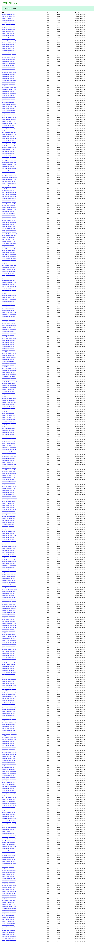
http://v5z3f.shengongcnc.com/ (9, 696)
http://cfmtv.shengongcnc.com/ (9, 451)
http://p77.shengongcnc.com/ (8, 674)
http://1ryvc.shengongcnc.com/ (9, 181)
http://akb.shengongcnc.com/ (8, 563)
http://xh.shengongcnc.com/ (8, 520)
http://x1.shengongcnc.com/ (8, 511)
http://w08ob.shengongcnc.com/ (9, 541)
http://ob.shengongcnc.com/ (8, 166)
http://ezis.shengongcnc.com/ (8, 415)
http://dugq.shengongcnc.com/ (9, 329)
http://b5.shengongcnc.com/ (8, 359)
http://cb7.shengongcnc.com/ (8, 305)
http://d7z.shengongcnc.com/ (8, 108)
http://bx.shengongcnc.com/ (8, 559)
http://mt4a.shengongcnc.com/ (9, 546)
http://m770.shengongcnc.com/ (9, 818)
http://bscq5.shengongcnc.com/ (9, 509)
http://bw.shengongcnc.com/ (8, 97)
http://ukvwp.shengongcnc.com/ (9, 679)
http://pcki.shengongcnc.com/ (8, 213)
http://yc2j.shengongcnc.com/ (8, 379)
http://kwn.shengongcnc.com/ (8, 799)
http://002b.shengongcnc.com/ (9, 657)
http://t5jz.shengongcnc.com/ (8, 750)
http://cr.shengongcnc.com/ (8, 291)
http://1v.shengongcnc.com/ (8, 306)
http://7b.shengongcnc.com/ (8, 434)
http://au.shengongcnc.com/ (8, 284)
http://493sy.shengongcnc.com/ (9, 722)
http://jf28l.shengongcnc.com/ (8, 756)
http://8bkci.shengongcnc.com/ (9, 258)
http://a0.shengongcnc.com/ (8, 492)
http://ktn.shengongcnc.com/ (8, 226)
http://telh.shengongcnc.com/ (8, 396)
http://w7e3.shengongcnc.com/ (9, 685)
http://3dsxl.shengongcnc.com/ (9, 906)
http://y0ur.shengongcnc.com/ (8, 902)
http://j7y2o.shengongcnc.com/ (9, 230)
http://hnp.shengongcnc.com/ (8, 130)
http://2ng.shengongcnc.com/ (8, 409)
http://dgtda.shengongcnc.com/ (9, 87)
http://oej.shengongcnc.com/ (8, 917)
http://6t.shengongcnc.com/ (8, 426)
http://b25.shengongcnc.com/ (8, 293)
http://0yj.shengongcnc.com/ (8, 419)
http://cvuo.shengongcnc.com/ (9, 499)
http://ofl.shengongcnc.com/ (8, 915)
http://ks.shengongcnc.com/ (8, 537)
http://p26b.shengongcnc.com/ (9, 374)
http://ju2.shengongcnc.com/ (8, 400)
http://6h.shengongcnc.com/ (8, 668)
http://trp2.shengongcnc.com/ (8, 597)
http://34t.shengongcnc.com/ (8, 720)
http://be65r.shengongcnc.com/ (9, 157)
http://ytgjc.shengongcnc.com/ (9, 885)
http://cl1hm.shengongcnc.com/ (9, 175)
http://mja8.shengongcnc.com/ (9, 406)
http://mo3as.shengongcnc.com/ (9, 636)
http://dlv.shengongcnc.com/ (8, 331)
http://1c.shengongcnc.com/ (8, 349)
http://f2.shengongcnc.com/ (8, 522)
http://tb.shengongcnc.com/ (8, 865)
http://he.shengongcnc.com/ (8, 741)
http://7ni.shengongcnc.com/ (8, 228)
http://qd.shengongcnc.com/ (8, 125)
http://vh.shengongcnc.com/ (8, 83)
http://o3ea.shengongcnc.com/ (9, 473)
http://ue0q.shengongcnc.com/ (9, 763)
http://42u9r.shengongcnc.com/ (9, 265)
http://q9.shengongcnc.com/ (8, 61)
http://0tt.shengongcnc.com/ (8, 881)
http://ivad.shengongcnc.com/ (8, 323)
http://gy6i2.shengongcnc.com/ (9, 689)
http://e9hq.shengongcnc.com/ (9, 370)
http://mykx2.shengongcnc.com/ (9, 908)
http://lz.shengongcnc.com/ (8, 925)
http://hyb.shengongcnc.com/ (8, 494)
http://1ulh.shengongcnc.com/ (8, 200)
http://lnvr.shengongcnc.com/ (8, 704)
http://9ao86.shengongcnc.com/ (9, 54)
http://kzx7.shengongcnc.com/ (9, 640)
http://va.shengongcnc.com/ (8, 224)
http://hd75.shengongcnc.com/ (9, 147)
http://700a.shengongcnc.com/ (9, 786)
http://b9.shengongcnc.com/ (8, 837)
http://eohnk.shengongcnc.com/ (9, 642)
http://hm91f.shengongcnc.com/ (9, 411)
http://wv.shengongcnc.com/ (8, 569)
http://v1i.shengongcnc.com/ (8, 782)
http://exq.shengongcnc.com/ (8, 252)
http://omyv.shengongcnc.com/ (9, 179)
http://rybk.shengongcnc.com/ (8, 516)
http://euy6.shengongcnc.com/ (9, 93)
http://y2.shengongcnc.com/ (8, 143)
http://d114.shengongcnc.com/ (9, 823)
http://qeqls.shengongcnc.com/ (9, 672)
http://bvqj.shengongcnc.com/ (8, 408)
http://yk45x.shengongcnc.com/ (9, 42)
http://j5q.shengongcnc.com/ (8, 24)
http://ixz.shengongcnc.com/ (8, 801)
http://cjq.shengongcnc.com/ (8, 237)
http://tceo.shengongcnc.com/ (8, 930)
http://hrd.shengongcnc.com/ (8, 241)
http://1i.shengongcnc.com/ (8, 484)
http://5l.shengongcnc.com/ (8, 670)
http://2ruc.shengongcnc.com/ (8, 870)
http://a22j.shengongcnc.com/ (8, 417)
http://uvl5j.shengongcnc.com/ (8, 110)
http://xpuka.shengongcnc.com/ (9, 602)
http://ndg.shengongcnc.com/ (8, 833)
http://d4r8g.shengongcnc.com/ (9, 707)
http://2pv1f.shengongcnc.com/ (9, 739)
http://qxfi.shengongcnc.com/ (8, 436)
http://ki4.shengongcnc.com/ (8, 769)
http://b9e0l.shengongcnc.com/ (9, 424)
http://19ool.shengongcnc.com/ (9, 132)
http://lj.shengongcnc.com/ (8, 31)
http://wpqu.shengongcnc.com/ (9, 173)
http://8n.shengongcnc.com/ (8, 615)
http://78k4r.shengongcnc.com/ (9, 160)
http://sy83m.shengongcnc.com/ (9, 233)
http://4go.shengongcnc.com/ (8, 593)
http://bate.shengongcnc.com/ (8, 172)
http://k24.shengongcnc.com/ (8, 59)
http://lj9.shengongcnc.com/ (8, 462)
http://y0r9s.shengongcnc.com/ (9, 529)
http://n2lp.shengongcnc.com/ (8, 215)
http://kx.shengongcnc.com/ (8, 65)
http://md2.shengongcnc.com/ (8, 205)
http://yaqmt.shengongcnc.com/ (9, 276)
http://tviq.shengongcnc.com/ (8, 713)
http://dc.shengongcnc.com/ (8, 128)
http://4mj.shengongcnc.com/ (8, 25)
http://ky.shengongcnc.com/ (8, 526)
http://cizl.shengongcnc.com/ (8, 488)
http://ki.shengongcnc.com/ (8, 310)
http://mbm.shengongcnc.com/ (9, 771)
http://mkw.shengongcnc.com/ (8, 838)
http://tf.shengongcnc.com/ (8, 524)
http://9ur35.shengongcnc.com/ (9, 263)
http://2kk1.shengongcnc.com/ (9, 198)
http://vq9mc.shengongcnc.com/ (9, 734)
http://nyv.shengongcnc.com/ (8, 591)
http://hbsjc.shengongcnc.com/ (9, 164)
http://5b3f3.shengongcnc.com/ (9, 778)
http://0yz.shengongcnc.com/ (8, 567)
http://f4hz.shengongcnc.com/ (8, 842)
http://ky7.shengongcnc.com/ (8, 507)
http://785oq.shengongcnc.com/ (9, 632)
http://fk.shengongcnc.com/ (8, 44)
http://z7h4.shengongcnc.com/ (9, 194)
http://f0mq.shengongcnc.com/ (9, 222)
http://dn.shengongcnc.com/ (8, 743)
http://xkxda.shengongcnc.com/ (9, 138)
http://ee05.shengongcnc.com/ (9, 586)
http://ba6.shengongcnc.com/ (8, 50)
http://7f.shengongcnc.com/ (8, 572)
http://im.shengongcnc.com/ (8, 898)
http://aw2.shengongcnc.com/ (8, 610)
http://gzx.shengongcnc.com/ (8, 647)
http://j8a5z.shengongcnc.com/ (9, 910)
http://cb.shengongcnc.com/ (8, 458)
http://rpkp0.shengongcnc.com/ (9, 438)
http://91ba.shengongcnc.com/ (9, 687)
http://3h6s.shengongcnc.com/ (9, 571)
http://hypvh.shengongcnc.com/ (9, 216)
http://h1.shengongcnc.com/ (8, 683)
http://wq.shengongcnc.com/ (8, 271)
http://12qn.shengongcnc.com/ (9, 883)
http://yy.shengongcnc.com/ (8, 780)
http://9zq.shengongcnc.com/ (8, 876)
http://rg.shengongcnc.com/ (8, 831)
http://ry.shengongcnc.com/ (8, 355)
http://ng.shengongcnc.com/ (8, 78)
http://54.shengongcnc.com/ (8, 344)
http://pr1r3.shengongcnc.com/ (9, 209)
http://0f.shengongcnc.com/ (8, 619)
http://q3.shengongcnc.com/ (8, 793)
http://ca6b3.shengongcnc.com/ (9, 486)
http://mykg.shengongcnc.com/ (9, 134)
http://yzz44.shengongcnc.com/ (9, 606)
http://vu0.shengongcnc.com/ (8, 653)
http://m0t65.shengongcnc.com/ (9, 351)
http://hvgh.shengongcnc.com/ (9, 318)
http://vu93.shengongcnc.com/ (9, 447)
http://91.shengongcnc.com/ (8, 273)
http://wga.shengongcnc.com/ (8, 518)
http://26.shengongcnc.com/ (8, 848)
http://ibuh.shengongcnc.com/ (8, 576)
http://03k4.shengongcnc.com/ (9, 366)
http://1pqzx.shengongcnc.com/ (9, 797)
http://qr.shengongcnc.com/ (8, 629)
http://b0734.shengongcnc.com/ (9, 649)
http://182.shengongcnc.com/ (8, 853)
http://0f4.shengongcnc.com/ (8, 548)
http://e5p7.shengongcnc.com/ (9, 792)
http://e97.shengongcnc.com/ (8, 705)
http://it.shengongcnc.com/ (8, 335)
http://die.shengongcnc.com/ (8, 612)
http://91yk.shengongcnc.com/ (9, 561)
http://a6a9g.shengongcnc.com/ (9, 625)
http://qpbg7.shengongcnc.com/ (9, 353)
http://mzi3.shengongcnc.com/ (9, 207)
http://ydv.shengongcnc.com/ (8, 578)
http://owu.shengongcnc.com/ (8, 443)
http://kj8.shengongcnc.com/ (8, 63)
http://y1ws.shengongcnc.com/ (9, 55)
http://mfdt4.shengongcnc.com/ (9, 880)
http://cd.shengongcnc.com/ (8, 829)
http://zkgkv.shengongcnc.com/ (9, 325)
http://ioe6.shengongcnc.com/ (8, 327)
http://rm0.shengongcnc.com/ (8, 760)
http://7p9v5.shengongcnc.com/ (9, 196)
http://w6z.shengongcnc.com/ (8, 112)
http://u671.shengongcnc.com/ (9, 158)
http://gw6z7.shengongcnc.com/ (9, 827)
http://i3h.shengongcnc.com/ (8, 466)
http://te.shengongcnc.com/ (8, 364)
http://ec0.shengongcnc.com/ (8, 675)
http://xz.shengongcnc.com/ (8, 634)
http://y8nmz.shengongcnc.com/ (9, 168)
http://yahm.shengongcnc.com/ (9, 599)
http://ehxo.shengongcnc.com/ (9, 803)
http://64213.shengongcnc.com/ (9, 512)
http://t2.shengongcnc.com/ (8, 439)
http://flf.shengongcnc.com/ (8, 245)
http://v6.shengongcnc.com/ (8, 816)
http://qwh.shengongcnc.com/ (8, 454)
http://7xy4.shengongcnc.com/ (9, 940)
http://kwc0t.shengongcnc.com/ (9, 188)
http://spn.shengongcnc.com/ (8, 155)
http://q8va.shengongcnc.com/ (9, 387)
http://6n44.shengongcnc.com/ (9, 295)
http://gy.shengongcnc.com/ (8, 102)
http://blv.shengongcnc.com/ (8, 441)
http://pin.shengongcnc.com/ (8, 100)
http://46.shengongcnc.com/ (8, 926)
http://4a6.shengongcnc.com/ (8, 393)
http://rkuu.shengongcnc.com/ (8, 859)
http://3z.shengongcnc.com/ (8, 919)
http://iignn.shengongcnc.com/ (8, 709)
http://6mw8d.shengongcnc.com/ (9, 497)
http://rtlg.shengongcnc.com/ (8, 767)
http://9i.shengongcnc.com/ (8, 775)
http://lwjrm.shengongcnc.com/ (9, 464)
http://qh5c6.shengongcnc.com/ (9, 808)
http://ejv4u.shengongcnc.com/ (9, 719)
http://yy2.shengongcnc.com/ (8, 552)
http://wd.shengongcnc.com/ (8, 932)
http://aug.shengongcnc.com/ (8, 301)
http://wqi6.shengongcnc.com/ (8, 777)
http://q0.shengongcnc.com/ (8, 140)
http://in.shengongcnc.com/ (8, 346)
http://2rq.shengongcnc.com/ (8, 900)
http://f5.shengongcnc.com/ (8, 48)
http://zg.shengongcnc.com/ (8, 342)
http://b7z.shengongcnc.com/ (8, 694)
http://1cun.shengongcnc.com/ (9, 896)
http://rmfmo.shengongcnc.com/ (9, 941)
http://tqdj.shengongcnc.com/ (8, 372)
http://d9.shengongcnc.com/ (8, 432)
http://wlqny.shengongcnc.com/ (9, 80)
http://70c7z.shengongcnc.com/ (9, 286)
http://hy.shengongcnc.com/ (8, 361)
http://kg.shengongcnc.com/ (8, 383)
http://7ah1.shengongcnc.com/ (9, 938)
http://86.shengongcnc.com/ (8, 630)
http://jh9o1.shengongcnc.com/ (9, 863)
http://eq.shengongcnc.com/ (8, 391)
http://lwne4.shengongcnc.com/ (9, 394)
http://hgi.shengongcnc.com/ (8, 730)
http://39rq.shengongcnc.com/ (8, 923)
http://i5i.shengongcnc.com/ (8, 115)
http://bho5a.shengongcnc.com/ (9, 231)
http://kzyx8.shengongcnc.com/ (9, 312)
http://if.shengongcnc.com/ (8, 149)
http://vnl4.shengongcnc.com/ (8, 475)
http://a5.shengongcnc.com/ (8, 501)
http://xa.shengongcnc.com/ (8, 185)
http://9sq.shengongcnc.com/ (8, 29)
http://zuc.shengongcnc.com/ (8, 717)
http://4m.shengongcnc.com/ (8, 887)
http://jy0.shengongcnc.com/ (8, 844)
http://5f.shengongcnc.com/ (8, 700)
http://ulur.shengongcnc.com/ (8, 421)
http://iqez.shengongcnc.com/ (8, 57)
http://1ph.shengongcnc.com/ (8, 153)
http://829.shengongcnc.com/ (8, 404)
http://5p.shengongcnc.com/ (8, 460)
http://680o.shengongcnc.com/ (9, 565)
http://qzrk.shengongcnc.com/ (8, 269)
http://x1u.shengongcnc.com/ (8, 20)
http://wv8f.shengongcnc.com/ (9, 481)
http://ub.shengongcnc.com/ (8, 91)
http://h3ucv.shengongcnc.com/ (9, 402)
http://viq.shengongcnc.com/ (8, 645)
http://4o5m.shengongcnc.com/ (9, 556)
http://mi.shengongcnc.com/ (8, 321)
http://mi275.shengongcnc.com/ (9, 659)
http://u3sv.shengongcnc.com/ (9, 40)
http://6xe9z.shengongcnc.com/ (9, 835)
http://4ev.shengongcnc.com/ (8, 861)
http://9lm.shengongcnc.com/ (8, 27)
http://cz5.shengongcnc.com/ (8, 814)
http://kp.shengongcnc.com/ (8, 76)
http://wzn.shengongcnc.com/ (8, 904)
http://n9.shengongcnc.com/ (8, 539)
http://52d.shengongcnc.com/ (8, 889)
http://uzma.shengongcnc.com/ (9, 911)
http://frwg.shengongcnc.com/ (8, 482)
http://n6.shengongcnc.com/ (8, 724)
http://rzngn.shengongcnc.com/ (9, 453)
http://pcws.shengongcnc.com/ (9, 218)
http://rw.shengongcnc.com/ (8, 857)
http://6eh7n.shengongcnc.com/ (9, 891)
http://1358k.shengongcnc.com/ (9, 449)
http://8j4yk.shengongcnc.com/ (9, 644)
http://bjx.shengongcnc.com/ (8, 113)
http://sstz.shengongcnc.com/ (8, 921)
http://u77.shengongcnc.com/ (8, 505)
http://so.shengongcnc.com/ (8, 151)
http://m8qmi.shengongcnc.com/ (9, 260)
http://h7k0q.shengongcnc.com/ (9, 202)
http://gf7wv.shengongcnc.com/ (9, 580)
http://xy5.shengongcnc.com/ (8, 852)
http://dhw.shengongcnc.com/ (8, 812)
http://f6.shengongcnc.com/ (8, 303)
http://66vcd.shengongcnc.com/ (9, 754)
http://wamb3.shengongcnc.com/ (9, 177)
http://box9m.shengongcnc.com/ (9, 381)
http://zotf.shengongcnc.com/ (8, 621)
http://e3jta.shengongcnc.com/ (9, 104)
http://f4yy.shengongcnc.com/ (8, 664)
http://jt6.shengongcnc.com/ (8, 413)
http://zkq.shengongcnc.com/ (8, 807)
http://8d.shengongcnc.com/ (8, 788)
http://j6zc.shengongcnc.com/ (8, 121)
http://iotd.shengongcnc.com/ (8, 638)
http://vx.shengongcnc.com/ (8, 203)
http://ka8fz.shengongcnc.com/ (9, 732)
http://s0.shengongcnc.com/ (8, 74)
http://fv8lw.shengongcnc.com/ (9, 22)
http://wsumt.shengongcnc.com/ (9, 582)
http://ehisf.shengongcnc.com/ (9, 338)
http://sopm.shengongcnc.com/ (9, 243)
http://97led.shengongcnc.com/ (9, 601)
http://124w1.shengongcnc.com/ (9, 378)
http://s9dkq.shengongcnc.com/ (9, 544)
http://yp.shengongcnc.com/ (8, 211)
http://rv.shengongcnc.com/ (8, 681)
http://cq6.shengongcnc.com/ (8, 660)
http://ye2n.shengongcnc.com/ (9, 936)
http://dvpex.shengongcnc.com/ (9, 106)
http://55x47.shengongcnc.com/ (9, 822)
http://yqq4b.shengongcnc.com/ (9, 336)
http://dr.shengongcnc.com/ (8, 297)
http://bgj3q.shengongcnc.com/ (9, 557)
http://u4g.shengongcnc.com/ (8, 490)
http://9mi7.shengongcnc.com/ (9, 72)
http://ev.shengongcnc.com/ (8, 308)
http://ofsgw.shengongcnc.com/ (9, 278)
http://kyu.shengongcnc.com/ (8, 715)
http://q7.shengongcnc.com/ (8, 248)
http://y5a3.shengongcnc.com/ (9, 690)
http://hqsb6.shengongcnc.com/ (9, 846)
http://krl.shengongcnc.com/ (8, 762)
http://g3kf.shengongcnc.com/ (8, 389)
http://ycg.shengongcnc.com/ (8, 531)
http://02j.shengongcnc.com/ (8, 14)
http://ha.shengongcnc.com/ (8, 655)
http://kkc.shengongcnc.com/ (8, 934)
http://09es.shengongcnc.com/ (9, 333)
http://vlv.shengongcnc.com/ (8, 67)
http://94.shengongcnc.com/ (8, 790)
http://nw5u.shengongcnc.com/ (9, 527)
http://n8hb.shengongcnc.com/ (9, 314)
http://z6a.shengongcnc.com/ (8, 39)
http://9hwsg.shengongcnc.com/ (9, 423)
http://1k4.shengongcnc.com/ (8, 261)
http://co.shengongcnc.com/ (8, 666)
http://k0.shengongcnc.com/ (8, 855)
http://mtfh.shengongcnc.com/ (8, 825)
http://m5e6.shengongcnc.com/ (9, 162)
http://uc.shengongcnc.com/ (8, 850)
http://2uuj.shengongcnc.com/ (8, 16)
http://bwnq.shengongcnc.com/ (9, 123)
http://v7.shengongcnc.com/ (8, 745)
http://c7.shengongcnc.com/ (8, 469)
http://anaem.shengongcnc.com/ (9, 589)
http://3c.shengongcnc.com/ (8, 479)
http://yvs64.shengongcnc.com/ (9, 514)
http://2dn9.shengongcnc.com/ (9, 299)
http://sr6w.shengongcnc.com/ (9, 398)
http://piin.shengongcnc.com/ (8, 702)
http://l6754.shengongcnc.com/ (9, 89)
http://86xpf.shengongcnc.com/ (9, 456)
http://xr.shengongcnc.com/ (8, 239)
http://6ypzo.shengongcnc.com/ (9, 795)
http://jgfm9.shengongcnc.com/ (9, 468)
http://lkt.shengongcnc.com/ (8, 867)
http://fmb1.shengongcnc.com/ (9, 773)
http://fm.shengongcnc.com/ (8, 662)
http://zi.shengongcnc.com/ (8, 127)
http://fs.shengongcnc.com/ (8, 95)
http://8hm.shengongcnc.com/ (8, 68)
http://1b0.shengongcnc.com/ (8, 698)
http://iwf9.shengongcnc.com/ (8, 840)
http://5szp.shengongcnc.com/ (9, 256)
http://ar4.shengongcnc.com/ (8, 928)
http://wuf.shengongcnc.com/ (8, 82)
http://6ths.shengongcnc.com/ (8, 18)
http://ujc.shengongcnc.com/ (8, 878)
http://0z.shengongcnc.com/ (8, 250)
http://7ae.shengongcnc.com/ (8, 728)
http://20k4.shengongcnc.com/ (9, 254)
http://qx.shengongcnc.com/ (8, 340)
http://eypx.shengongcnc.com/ (9, 752)
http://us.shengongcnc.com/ (8, 46)
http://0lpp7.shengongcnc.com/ (9, 574)
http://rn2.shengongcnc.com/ (8, 584)
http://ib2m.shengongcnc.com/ (9, 608)
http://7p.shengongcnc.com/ (8, 428)
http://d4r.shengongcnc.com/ (8, 758)
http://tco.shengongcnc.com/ (8, 280)
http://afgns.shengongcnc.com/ (9, 542)
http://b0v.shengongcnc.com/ (8, 604)
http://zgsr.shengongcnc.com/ (8, 275)
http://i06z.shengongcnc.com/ (8, 735)
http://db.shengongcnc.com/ (8, 35)
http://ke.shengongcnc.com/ (8, 320)
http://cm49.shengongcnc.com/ (9, 737)
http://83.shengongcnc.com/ (8, 748)
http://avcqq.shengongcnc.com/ (9, 535)
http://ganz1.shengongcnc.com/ (9, 117)
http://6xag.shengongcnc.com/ (9, 692)
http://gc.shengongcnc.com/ (8, 554)
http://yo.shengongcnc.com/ (8, 37)
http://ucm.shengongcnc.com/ (8, 503)
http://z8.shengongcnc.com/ (8, 550)
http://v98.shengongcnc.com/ (8, 267)
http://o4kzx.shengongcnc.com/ (9, 142)
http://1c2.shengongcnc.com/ (8, 651)
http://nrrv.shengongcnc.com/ (8, 220)
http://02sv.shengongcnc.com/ (9, 119)
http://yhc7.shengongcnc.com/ (9, 385)
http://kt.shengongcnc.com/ (8, 868)
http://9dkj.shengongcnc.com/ (8, 98)
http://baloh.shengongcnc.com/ (9, 623)
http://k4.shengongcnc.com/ (8, 533)
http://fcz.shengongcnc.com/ (8, 190)
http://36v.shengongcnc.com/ (8, 471)
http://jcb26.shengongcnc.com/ (9, 290)
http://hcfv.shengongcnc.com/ (8, 445)
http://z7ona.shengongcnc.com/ (9, 747)
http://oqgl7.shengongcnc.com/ (9, 282)
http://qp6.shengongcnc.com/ (8, 136)
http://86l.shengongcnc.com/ (8, 85)
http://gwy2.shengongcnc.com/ (9, 187)
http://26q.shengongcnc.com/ (8, 288)
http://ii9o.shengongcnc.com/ (8, 477)
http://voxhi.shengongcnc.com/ (9, 235)
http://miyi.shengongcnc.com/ (8, 893)
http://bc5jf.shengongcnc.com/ (9, 357)
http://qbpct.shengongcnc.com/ (9, 70)
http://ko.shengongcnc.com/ (8, 145)
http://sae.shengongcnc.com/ (8, 872)
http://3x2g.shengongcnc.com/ (9, 363)
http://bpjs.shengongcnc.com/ (8, 810)
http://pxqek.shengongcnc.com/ (9, 805)
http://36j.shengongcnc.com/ (8, 784)
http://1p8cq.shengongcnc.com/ (9, 617)
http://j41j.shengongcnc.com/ (8, 376)
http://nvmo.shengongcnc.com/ (9, 895)
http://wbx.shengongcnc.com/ (8, 677)
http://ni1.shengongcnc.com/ (8, 587)
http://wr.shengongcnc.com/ (8, 874)
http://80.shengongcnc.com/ (8, 170)
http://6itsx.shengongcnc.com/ (9, 820)
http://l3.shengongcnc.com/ (8, 765)
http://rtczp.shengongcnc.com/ (9, 496)
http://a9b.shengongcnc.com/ (8, 726)
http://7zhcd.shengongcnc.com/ (9, 192)
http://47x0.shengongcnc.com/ (9, 368)
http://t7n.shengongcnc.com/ (8, 711)
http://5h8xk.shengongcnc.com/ (9, 246)
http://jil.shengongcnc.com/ (8, 348)
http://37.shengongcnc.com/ (8, 614)
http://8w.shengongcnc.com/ (8, 52)
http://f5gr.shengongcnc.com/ (8, 33)
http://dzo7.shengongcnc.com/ (9, 183)
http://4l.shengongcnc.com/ (8, 430)
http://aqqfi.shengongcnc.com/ (9, 316)
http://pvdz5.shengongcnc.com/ (9, 627)
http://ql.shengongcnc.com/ (8, 595)
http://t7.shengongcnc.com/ (8, 913)
